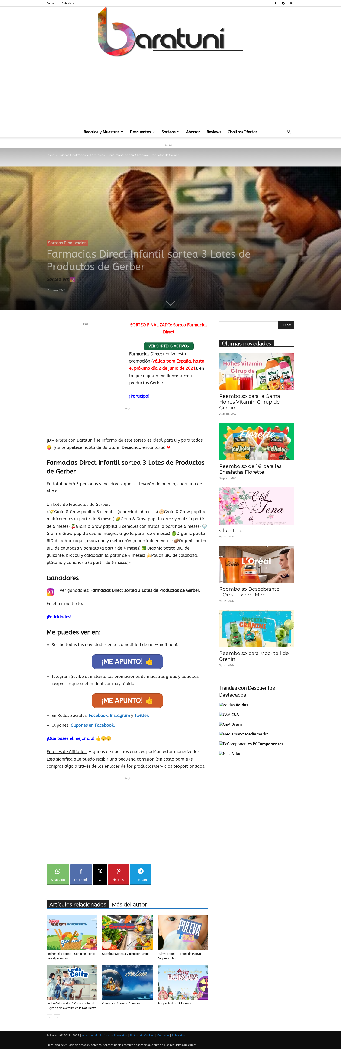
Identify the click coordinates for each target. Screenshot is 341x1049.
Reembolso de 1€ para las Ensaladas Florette (250, 469)
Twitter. (141, 715)
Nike (236, 753)
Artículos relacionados (77, 904)
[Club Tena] (256, 505)
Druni (236, 724)
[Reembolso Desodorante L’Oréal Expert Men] (256, 564)
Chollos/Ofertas (242, 132)
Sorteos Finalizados (72, 155)
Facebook (98, 715)
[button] (288, 132)
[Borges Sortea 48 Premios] (183, 982)
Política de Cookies (142, 1035)
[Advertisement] (170, 91)
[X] (290, 3)
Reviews (214, 132)
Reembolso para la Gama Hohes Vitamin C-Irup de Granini (249, 402)
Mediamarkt (256, 734)
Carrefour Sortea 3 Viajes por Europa (125, 953)
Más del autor (129, 904)
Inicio (50, 155)
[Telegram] (283, 3)
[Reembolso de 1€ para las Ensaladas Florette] (256, 441)
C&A (235, 714)
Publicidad (68, 3)
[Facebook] (275, 3)
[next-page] (57, 1017)
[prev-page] (49, 1017)
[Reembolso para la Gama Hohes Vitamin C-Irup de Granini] (256, 371)
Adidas (242, 704)
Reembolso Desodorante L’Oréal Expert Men (249, 592)
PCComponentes (268, 743)
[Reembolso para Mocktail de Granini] (256, 628)
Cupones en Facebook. (93, 725)
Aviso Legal (89, 1035)
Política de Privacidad (113, 1035)
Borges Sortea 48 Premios (175, 1003)
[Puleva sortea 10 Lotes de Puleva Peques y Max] (183, 932)
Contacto (52, 3)
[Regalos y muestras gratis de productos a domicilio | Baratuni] (170, 32)
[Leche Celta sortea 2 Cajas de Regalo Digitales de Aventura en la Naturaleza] (72, 982)
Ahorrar (193, 132)
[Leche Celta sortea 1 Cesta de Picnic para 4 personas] (72, 932)
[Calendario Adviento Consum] (127, 982)
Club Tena (231, 530)
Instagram (120, 715)
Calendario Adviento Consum (121, 1003)
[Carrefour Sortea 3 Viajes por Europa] (127, 932)
